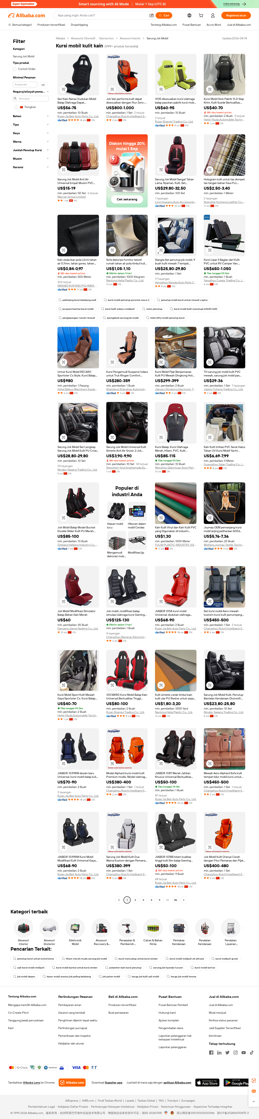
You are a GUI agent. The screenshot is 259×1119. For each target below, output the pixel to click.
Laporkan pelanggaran (173, 1047)
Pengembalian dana (171, 1028)
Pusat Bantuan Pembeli (173, 1005)
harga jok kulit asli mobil (145, 976)
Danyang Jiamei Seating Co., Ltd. (77, 628)
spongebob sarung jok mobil (123, 317)
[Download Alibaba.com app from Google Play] (237, 1082)
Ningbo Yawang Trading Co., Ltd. (77, 469)
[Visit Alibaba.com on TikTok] (251, 1052)
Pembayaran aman (69, 1005)
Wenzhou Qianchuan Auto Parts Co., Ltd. (175, 467)
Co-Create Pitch (18, 1012)
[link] (253, 1080)
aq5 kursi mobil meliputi (30, 967)
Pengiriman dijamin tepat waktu (77, 1020)
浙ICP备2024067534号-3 (233, 1113)
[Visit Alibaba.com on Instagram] (235, 1052)
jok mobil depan (26, 976)
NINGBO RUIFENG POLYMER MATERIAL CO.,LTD (78, 285)
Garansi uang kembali (71, 1012)
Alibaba (60, 38)
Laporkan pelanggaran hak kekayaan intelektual (175, 1037)
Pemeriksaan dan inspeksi (74, 1035)
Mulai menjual (217, 1012)
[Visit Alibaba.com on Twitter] (227, 1052)
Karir (11, 1028)
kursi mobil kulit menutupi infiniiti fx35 (195, 309)
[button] (151, 15)
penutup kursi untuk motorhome (35, 958)
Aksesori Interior (130, 38)
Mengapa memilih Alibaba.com (27, 1005)
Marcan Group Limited (71, 196)
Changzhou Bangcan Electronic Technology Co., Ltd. (127, 637)
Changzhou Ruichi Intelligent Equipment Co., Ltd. (127, 116)
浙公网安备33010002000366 (195, 1113)
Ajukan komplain (169, 1020)
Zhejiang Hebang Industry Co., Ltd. (78, 544)
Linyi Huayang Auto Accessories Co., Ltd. (175, 202)
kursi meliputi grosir (226, 958)
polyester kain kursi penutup (125, 967)
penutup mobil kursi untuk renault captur (184, 300)
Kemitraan (215, 1035)
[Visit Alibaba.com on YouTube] (243, 1052)
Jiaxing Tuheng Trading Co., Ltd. (223, 389)
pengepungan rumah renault (79, 317)
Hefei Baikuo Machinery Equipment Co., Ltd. (78, 389)
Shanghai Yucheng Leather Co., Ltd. (224, 202)
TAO (161, 1100)
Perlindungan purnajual (72, 1028)
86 (175, 900)
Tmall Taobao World (110, 1100)
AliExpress (71, 1100)
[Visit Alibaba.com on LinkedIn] (219, 1052)
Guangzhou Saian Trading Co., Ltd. (224, 464)
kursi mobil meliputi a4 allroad (187, 958)
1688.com (88, 1100)
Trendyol (172, 1100)
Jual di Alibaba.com (221, 1005)
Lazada (129, 1100)
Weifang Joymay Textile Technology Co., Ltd (224, 544)
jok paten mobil (111, 976)
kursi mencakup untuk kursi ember (138, 958)
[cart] (202, 16)
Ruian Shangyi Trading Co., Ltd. (174, 121)
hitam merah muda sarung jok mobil (86, 958)
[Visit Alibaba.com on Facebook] (211, 1052)
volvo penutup (154, 309)
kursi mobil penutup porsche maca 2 (128, 300)
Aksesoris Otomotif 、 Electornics (92, 38)
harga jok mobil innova (183, 976)
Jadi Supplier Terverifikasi (225, 1028)
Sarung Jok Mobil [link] (157, 38)
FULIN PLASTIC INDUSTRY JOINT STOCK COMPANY (175, 544)
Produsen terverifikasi (122, 1005)
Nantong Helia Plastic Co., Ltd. (125, 280)
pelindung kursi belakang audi (79, 300)
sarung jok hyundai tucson (168, 967)
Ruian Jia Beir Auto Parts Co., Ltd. (78, 116)
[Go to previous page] (119, 900)
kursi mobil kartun (205, 967)
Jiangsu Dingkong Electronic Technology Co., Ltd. (175, 389)
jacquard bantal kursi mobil (78, 309)
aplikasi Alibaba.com (177, 1082)
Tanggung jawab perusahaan (26, 1020)
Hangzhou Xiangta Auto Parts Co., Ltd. (175, 282)
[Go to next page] (183, 900)
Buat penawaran (118, 1012)
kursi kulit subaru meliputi (120, 309)
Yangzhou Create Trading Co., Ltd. (224, 280)
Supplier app (113, 1082)
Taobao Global (146, 1100)
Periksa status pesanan (223, 1020)
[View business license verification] (166, 1113)
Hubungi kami (167, 1012)
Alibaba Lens (31, 1082)
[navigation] (31, 469)
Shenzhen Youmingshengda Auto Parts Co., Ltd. (127, 467)
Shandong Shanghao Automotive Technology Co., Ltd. (127, 389)
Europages (188, 1100)
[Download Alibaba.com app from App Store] (207, 1082)
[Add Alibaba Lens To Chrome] (72, 1082)
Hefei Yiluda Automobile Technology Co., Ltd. (224, 119)
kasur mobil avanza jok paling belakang (69, 976)
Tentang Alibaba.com (22, 996)
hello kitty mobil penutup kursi (167, 317)
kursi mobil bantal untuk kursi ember (77, 967)
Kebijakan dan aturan (71, 1043)
